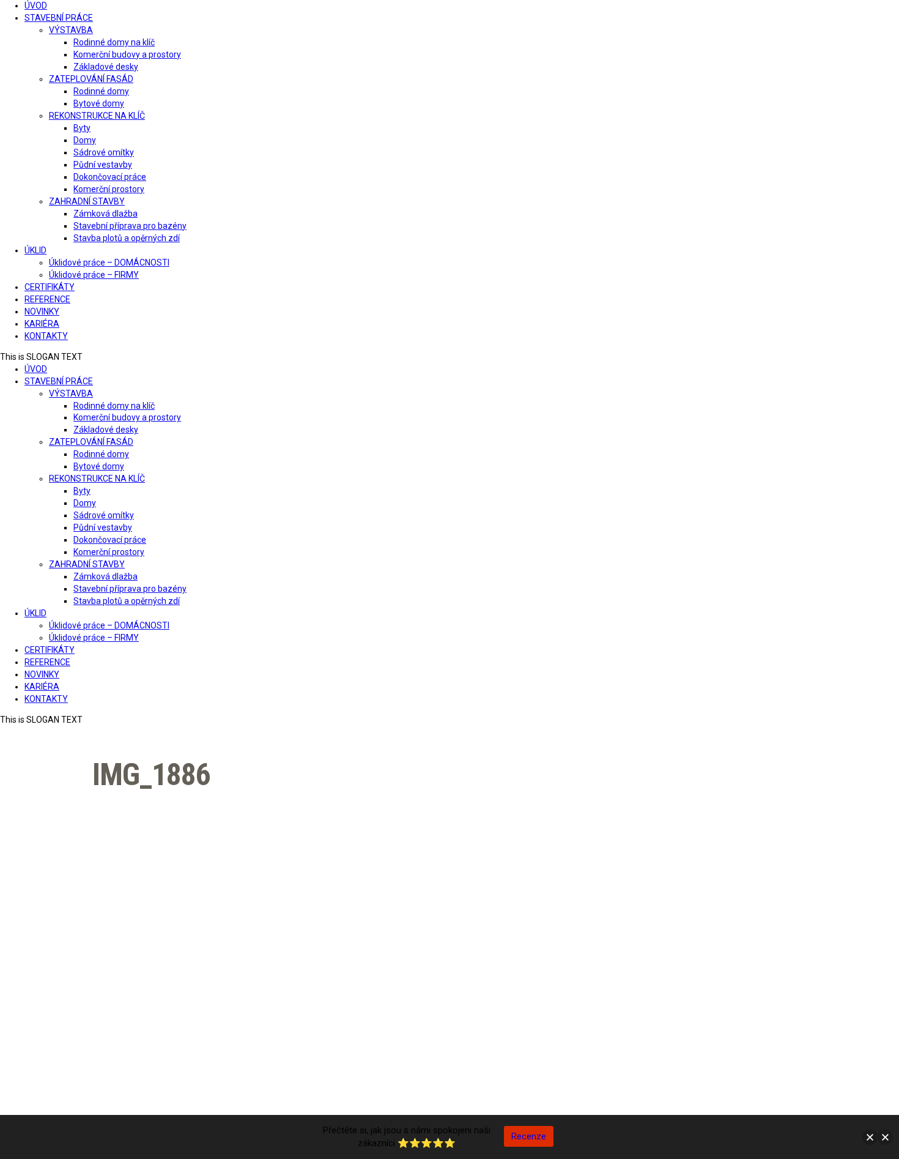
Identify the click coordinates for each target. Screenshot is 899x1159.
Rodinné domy (101, 91)
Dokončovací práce (109, 177)
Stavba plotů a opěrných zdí (126, 238)
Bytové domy (98, 103)
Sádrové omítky (103, 152)
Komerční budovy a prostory (127, 54)
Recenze (528, 1136)
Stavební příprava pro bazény (130, 226)
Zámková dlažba (105, 213)
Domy (84, 140)
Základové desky (105, 67)
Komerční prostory (108, 189)
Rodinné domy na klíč (114, 42)
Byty (82, 128)
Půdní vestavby (102, 165)
